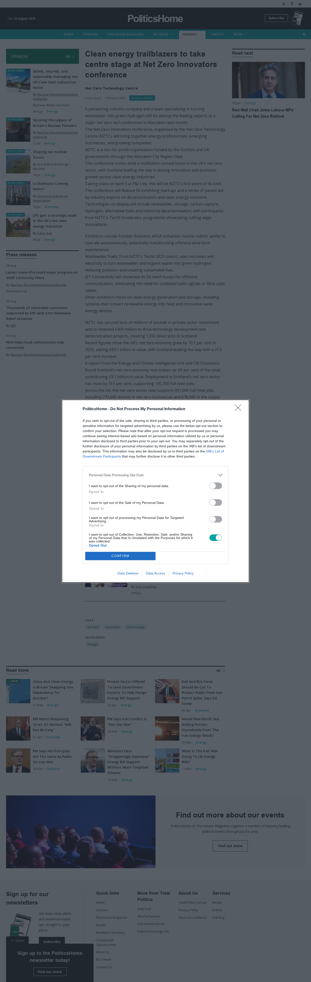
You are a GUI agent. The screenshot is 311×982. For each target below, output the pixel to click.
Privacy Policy (183, 573)
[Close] (239, 409)
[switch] (215, 486)
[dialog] (155, 491)
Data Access (155, 573)
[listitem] (155, 475)
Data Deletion (128, 573)
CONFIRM (121, 556)
